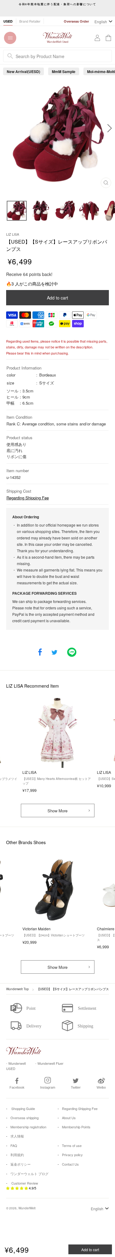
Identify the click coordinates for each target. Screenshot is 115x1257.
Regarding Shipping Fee (27, 498)
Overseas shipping (24, 1117)
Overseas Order (76, 21)
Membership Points (76, 1126)
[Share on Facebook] (40, 653)
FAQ (13, 1145)
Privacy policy (72, 1154)
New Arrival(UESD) (23, 71)
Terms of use (72, 1145)
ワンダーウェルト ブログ (29, 1173)
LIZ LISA (12, 234)
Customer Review (24, 1183)
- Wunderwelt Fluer (49, 1063)
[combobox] (57, 56)
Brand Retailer (29, 21)
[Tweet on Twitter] (54, 652)
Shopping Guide (22, 1108)
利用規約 (17, 1154)
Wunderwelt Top (17, 989)
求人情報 (17, 1136)
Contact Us (70, 1164)
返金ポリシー (20, 1164)
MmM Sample (63, 71)
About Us (69, 1117)
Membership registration (28, 1126)
